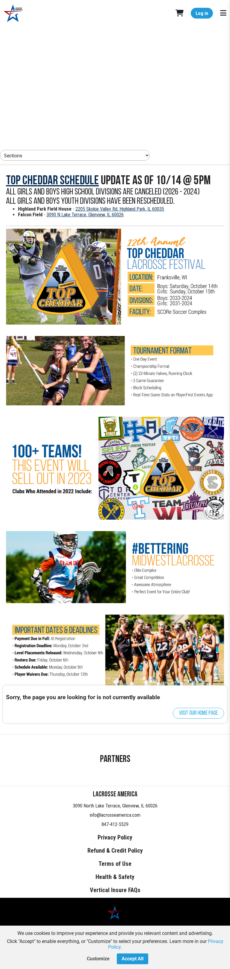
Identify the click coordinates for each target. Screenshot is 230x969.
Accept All (132, 959)
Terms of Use (115, 864)
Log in (202, 13)
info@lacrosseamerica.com (115, 815)
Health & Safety (115, 877)
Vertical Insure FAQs (115, 890)
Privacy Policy (115, 837)
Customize (98, 959)
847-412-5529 (115, 824)
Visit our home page (198, 713)
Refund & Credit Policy (115, 851)
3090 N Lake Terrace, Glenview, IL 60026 (85, 214)
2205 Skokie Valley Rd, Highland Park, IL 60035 (119, 209)
